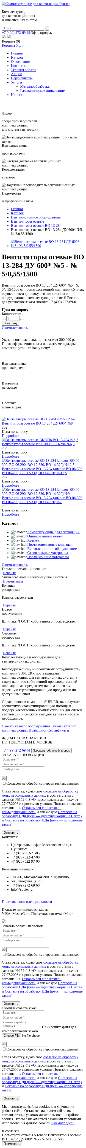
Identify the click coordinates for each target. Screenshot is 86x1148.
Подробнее (10, 436)
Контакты (18, 66)
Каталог (17, 57)
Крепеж (33, 540)
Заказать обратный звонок (51, 750)
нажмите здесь (62, 1123)
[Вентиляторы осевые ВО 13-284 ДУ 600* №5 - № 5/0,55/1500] (47, 246)
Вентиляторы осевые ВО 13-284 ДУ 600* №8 (37, 423)
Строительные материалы (47, 553)
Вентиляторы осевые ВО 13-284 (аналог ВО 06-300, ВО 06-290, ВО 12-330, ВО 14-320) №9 (42, 500)
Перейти (9, 573)
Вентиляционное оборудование (52, 549)
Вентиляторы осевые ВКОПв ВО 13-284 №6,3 (38, 444)
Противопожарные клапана (49, 544)
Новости (18, 95)
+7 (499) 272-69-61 (16, 32)
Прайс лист (38, 730)
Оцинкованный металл (45, 536)
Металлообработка (35, 86)
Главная (17, 53)
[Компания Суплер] (36, 4)
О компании (20, 61)
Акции (16, 74)
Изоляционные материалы (48, 557)
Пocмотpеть (12, 1143)
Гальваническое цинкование (42, 90)
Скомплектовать (15, 328)
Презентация (13, 581)
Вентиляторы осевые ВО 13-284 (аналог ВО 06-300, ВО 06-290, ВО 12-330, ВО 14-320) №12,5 (42, 471)
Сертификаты (22, 78)
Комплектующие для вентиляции (53, 532)
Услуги (16, 82)
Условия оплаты (23, 70)
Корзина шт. (13, 45)
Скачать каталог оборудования (26, 726)
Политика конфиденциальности (27, 902)
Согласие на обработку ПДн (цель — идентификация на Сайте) (42, 814)
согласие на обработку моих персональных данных (40, 793)
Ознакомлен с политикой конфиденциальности (31, 810)
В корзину (10, 323)
